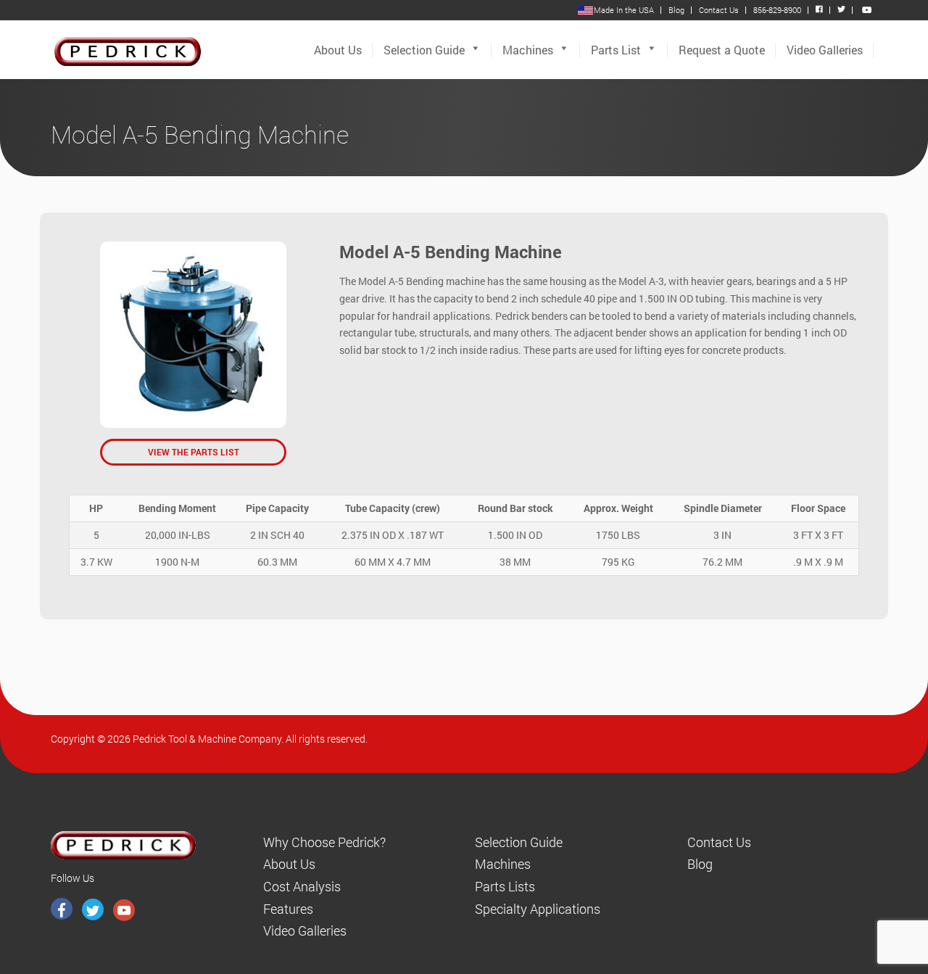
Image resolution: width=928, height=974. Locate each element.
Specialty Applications (537, 908)
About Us (338, 49)
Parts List (616, 49)
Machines (527, 49)
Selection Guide (424, 49)
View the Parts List (193, 452)
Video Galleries (825, 49)
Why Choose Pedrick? (324, 842)
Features (288, 908)
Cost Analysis (302, 886)
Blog (676, 9)
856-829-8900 (777, 9)
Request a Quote (722, 49)
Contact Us (719, 9)
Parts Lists (505, 886)
